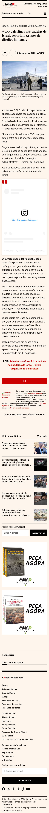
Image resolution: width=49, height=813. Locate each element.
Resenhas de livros (11, 700)
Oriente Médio (26, 26)
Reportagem (7, 752)
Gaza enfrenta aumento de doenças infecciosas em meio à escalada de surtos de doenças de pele (16, 496)
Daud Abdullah (8, 713)
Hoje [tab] (4, 662)
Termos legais (20, 802)
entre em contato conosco (18, 408)
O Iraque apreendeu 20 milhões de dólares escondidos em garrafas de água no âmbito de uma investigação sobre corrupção (16, 512)
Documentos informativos (14, 745)
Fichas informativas (11, 749)
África (5, 685)
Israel (5, 26)
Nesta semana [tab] (16, 662)
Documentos (8, 756)
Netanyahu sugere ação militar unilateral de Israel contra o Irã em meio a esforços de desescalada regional (15, 445)
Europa (5, 697)
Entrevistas (7, 760)
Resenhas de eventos (12, 704)
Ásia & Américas (9, 689)
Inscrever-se (38, 533)
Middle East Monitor (34, 393)
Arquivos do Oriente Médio (14, 732)
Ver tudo (42, 436)
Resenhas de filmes (11, 708)
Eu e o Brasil (7, 736)
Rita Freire (6, 721)
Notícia (14, 26)
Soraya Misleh (8, 724)
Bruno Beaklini (8, 728)
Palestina (40, 26)
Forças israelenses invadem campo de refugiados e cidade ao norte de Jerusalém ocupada (16, 462)
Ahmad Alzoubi (9, 717)
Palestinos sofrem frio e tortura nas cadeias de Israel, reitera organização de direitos (27, 365)
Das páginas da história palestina (17, 739)
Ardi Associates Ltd (13, 810)
